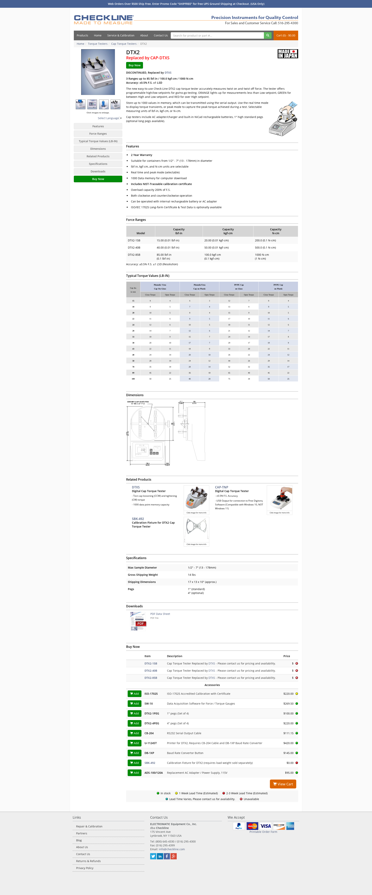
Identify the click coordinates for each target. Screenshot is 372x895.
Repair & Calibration (89, 826)
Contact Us (161, 35)
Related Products (98, 156)
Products (82, 35)
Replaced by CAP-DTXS (148, 57)
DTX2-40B (151, 670)
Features (98, 126)
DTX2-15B (151, 663)
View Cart (285, 784)
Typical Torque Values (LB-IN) (98, 141)
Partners (81, 833)
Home (98, 35)
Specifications (98, 164)
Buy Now (98, 179)
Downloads (98, 171)
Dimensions (98, 149)
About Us (82, 847)
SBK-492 (138, 519)
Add (136, 693)
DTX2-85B (151, 678)
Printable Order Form (263, 832)
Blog (79, 840)
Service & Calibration (120, 35)
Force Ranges (98, 133)
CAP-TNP (221, 487)
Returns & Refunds (88, 861)
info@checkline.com (172, 849)
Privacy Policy (84, 868)
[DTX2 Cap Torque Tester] (81, 104)
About (144, 35)
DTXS (168, 72)
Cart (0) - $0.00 (285, 35)
